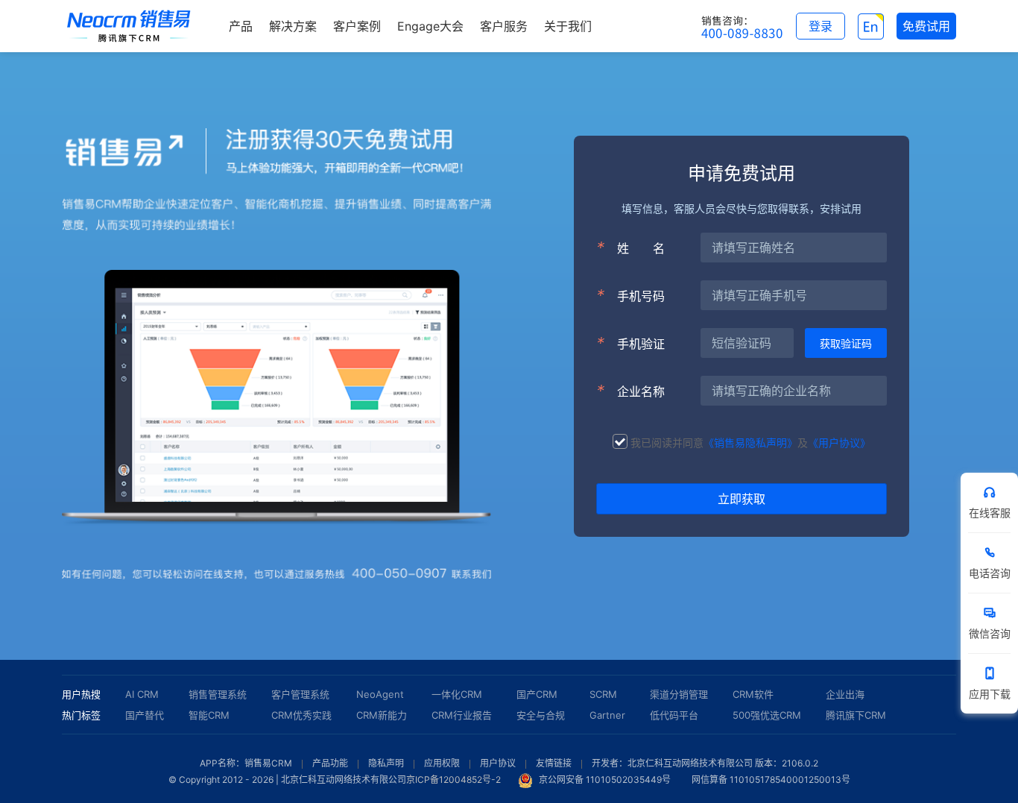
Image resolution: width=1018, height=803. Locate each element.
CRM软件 (753, 694)
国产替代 (144, 715)
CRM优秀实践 (301, 715)
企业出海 (845, 694)
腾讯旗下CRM (856, 715)
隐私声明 (386, 763)
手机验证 (630, 343)
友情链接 (554, 763)
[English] (871, 26)
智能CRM (209, 715)
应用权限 (442, 763)
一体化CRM (456, 694)
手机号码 (630, 295)
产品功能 (330, 763)
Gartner (607, 715)
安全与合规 (540, 715)
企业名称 (630, 390)
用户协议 (498, 763)
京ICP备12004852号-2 (453, 779)
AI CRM (142, 694)
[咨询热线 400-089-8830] (742, 26)
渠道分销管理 (679, 694)
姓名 (630, 247)
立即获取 (741, 498)
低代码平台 (674, 715)
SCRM (603, 694)
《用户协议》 (839, 442)
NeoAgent (380, 694)
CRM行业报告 (461, 715)
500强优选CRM (767, 715)
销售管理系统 (218, 694)
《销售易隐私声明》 (750, 442)
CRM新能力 (381, 715)
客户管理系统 (300, 694)
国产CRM (536, 694)
